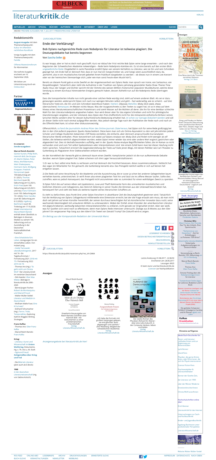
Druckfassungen (78, 455)
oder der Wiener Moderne (188, 384)
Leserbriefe (48, 455)
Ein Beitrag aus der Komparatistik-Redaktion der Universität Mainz (76, 216)
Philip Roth (32, 153)
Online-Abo (19, 87)
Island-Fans (182, 353)
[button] (157, 228)
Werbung (73, 458)
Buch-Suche (20, 458)
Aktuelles (19, 27)
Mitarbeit (89, 27)
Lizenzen (152, 268)
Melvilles (132, 103)
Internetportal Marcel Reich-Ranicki (23, 210)
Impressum (169, 455)
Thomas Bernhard (22, 178)
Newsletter (58, 458)
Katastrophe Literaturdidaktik (190, 241)
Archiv (32, 27)
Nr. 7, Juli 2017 (47, 31)
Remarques (63, 106)
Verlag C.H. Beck (190, 79)
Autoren (65, 27)
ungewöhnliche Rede (53, 69)
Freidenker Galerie (190, 217)
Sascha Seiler (55, 57)
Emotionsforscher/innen (188, 387)
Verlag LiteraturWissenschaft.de (74, 327)
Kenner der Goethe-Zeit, (188, 375)
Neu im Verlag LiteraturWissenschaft (191, 132)
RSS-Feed (18, 455)
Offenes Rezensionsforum (25, 64)
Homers (114, 103)
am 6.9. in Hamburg (193, 256)
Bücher (53, 27)
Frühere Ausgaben (30, 31)
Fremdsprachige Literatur (67, 31)
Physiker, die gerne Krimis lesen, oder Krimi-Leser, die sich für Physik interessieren (189, 359)
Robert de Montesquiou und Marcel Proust (24, 291)
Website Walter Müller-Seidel (190, 451)
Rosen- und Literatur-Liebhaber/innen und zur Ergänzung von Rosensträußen (188, 342)
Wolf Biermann (26, 161)
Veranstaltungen (39, 458)
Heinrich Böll (19, 156)
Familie (17, 60)
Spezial (42, 27)
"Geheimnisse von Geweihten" (190, 232)
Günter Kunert (20, 153)
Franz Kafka (19, 334)
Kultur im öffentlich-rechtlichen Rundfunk (23, 49)
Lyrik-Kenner (183, 349)
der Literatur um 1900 (187, 380)
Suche (172, 27)
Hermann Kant (20, 167)
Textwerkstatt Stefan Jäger (190, 280)
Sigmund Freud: (25, 355)
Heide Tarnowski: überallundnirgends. (23, 249)
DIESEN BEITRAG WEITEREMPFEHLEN (154, 236)
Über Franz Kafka (190, 269)
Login (114, 27)
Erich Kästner (183, 406)
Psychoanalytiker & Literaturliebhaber (186, 370)
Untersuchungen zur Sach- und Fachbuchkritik (189, 415)
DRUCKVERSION (163, 240)
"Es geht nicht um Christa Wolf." (24, 269)
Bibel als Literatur (25, 362)
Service (77, 27)
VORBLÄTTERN (166, 38)
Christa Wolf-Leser (185, 392)
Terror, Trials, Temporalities (22, 312)
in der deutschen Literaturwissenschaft (23, 373)
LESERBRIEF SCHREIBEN (159, 233)
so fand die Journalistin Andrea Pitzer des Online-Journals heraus (92, 128)
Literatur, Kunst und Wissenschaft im (24, 344)
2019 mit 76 (19, 264)
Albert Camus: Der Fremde (190, 223)
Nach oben (196, 455)
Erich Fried (18, 185)
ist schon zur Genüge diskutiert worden (145, 117)
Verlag (200, 14)
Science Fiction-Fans (186, 365)
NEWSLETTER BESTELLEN (159, 243)
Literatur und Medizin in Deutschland (24, 299)
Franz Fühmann (29, 190)
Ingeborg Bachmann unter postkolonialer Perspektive (189, 425)
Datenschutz (183, 455)
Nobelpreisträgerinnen (190, 275)
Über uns (103, 27)
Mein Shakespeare (22, 164)
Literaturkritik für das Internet (190, 410)
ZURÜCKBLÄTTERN (52, 38)
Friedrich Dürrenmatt (22, 170)
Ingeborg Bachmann (22, 202)
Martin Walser (23, 159)
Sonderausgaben (22, 146)
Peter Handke (30, 196)
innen (196, 392)
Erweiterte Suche (100, 455)
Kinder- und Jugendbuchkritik (189, 420)
